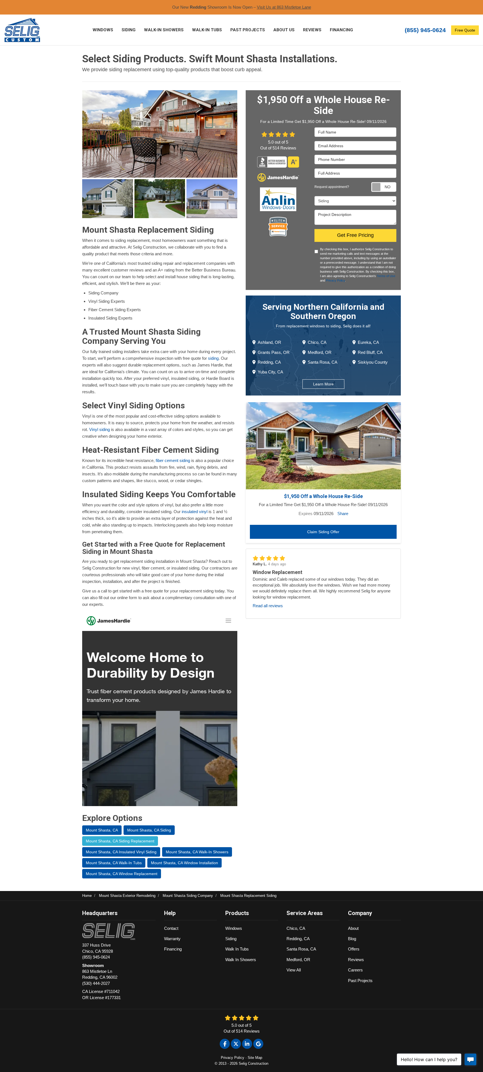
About (353, 928)
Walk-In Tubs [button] (207, 29)
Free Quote (465, 30)
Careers (355, 970)
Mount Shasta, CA (102, 830)
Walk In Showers (240, 959)
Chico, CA (317, 342)
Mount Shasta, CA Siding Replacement (120, 841)
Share (342, 513)
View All (294, 970)
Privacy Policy (335, 280)
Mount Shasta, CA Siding (149, 830)
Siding (230, 938)
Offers (353, 949)
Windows (233, 928)
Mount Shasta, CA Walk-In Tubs (114, 863)
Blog (352, 938)
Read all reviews (268, 605)
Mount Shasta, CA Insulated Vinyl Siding (121, 852)
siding (213, 358)
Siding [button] (129, 29)
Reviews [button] (312, 29)
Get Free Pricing (355, 235)
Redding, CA (269, 362)
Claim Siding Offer (323, 532)
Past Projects (360, 980)
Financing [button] (341, 29)
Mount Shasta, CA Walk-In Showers (197, 852)
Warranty (172, 938)
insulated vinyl (194, 511)
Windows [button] (103, 29)
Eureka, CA (368, 342)
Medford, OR (320, 352)
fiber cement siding (173, 460)
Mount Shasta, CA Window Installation (184, 863)
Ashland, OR (269, 342)
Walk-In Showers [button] (164, 29)
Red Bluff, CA (370, 352)
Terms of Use (386, 276)
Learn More (323, 384)
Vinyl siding (99, 429)
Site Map (255, 1058)
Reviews (356, 959)
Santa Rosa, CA (322, 362)
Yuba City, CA (270, 372)
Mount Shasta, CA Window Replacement (121, 873)
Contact (171, 928)
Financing (173, 949)
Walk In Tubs (237, 949)
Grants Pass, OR (274, 352)
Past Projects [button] (247, 29)
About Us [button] (284, 29)
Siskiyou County (373, 362)
